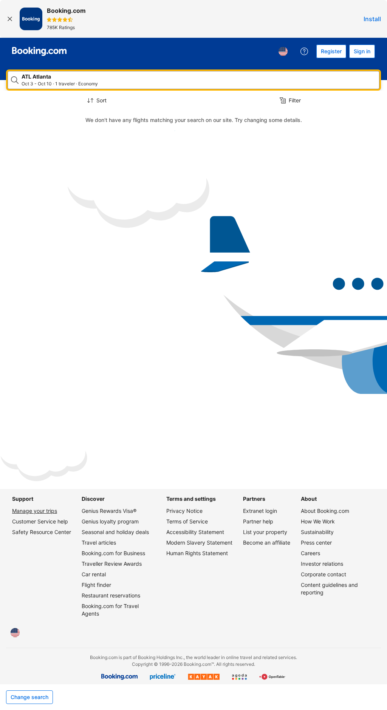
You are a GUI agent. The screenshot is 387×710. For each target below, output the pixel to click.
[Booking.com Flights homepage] (39, 51)
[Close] (10, 19)
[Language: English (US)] (283, 51)
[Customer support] (304, 51)
